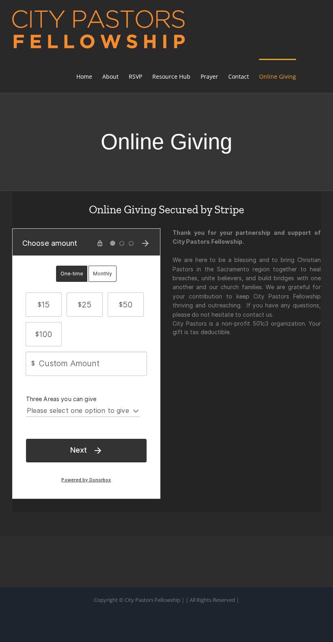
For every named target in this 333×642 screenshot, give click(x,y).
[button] (308, 76)
